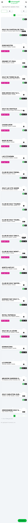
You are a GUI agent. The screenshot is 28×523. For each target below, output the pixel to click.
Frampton (4, 47)
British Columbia (13, 379)
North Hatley (5, 269)
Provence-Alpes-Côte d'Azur (14, 31)
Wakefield (4, 94)
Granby (3, 62)
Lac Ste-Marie (5, 189)
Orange (4, 110)
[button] (3, 22)
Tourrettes (4, 78)
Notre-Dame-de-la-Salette (8, 316)
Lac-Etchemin (5, 157)
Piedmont (4, 173)
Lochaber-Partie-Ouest (7, 205)
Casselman (4, 126)
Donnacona (5, 348)
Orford (3, 253)
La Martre (4, 31)
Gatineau (4, 221)
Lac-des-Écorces (6, 332)
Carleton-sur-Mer (6, 395)
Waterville (4, 284)
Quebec (9, 47)
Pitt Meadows (5, 379)
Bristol (3, 300)
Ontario (10, 126)
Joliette (4, 142)
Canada (13, 47)
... (23, 15)
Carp (3, 411)
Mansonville (5, 237)
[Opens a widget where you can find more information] (22, 520)
